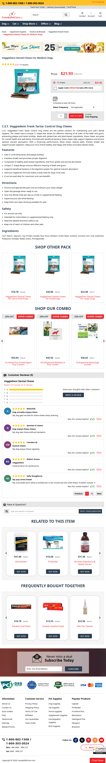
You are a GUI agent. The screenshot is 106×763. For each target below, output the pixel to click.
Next (99, 493)
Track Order (30, 723)
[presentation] (2, 341)
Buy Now (21, 571)
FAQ (4, 715)
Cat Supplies (54, 707)
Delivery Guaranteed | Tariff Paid (61, 7)
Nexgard (76, 723)
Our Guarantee (32, 719)
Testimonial (7, 719)
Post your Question (90, 511)
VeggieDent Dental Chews (58, 32)
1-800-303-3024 (17, 743)
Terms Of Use (31, 711)
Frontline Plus (78, 711)
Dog (4, 23)
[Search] (66, 14)
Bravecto (76, 726)
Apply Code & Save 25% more (75, 88)
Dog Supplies (54, 703)
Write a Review (73, 394)
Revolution (76, 715)
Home (4, 32)
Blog (56, 23)
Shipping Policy (32, 707)
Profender (76, 707)
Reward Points (8, 726)
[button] (99, 750)
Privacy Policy (31, 703)
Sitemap (5, 723)
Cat (14, 23)
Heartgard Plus (78, 719)
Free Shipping (98, 2)
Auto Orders (7, 711)
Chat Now (97, 760)
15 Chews (61, 82)
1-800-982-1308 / (18, 739)
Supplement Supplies (18, 32)
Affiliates (29, 715)
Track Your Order (37, 7)
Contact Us (7, 707)
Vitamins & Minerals (37, 32)
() (93, 419)
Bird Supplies (54, 726)
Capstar (75, 703)
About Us (6, 703)
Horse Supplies (55, 711)
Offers (44, 23)
